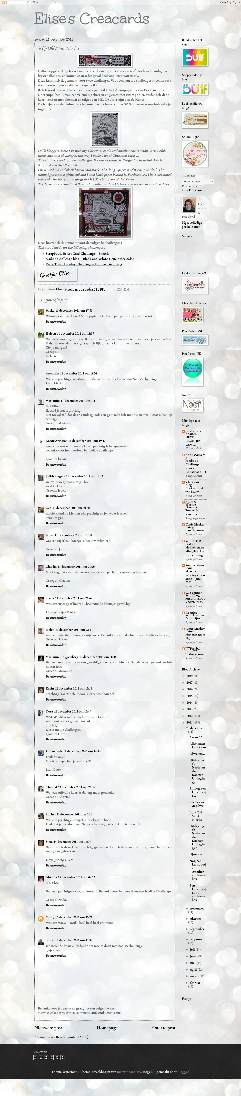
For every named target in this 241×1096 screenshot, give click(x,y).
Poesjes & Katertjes (191, 512)
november (197, 909)
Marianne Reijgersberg (62, 657)
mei (193, 963)
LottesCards (54, 751)
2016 (190, 689)
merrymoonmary (129, 1072)
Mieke (50, 311)
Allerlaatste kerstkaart (198, 745)
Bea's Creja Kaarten (193, 432)
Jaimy (50, 535)
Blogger (183, 1072)
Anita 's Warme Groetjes (191, 504)
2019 (190, 676)
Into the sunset (195, 530)
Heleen (51, 334)
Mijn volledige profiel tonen (192, 225)
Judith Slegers (55, 476)
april (194, 970)
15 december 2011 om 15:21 (73, 917)
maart (194, 976)
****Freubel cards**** (192, 650)
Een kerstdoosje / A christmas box (198, 893)
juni (193, 956)
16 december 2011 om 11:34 (73, 940)
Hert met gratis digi (195, 636)
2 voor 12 (196, 737)
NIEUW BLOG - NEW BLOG (195, 600)
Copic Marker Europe (195, 526)
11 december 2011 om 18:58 (78, 374)
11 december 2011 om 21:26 (76, 567)
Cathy (50, 917)
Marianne (53, 401)
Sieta (49, 842)
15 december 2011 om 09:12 (76, 877)
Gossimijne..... (194, 618)
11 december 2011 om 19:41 (79, 401)
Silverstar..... (198, 754)
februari (195, 983)
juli (193, 950)
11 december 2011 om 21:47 (73, 598)
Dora (49, 712)
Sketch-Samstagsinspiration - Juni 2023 (195, 576)
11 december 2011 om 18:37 (75, 334)
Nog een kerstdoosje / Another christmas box (198, 870)
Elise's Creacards (92, 18)
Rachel (51, 814)
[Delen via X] (122, 289)
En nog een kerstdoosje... (198, 792)
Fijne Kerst (197, 854)
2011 (190, 723)
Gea (48, 508)
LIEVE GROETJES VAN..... (193, 440)
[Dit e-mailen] (116, 289)
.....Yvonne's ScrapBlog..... (194, 594)
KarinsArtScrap (56, 441)
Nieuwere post (48, 1028)
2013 (190, 709)
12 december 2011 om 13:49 (72, 712)
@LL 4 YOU (193, 541)
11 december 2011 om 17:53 (73, 311)
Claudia (51, 567)
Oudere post (163, 1028)
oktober (195, 919)
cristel (50, 940)
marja (50, 598)
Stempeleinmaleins (195, 566)
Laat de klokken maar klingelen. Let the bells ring (194, 549)
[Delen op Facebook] (125, 289)
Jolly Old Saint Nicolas (196, 816)
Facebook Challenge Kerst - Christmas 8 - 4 (195, 466)
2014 (190, 703)
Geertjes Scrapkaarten (194, 614)
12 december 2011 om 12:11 (73, 689)
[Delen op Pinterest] (128, 289)
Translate (195, 190)
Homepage (107, 1028)
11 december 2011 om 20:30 (73, 535)
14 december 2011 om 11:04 (72, 842)
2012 (190, 716)
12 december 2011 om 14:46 (81, 751)
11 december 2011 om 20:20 (71, 508)
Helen (50, 630)
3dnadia (51, 877)
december (197, 728)
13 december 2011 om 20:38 (76, 787)
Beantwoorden (56, 322)
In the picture (194, 654)
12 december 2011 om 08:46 (97, 657)
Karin (50, 689)
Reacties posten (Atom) (72, 1037)
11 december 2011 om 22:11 (73, 630)
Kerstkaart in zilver (197, 804)
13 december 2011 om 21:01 (75, 814)
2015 (190, 696)
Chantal (51, 787)
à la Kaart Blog (192, 483)
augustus (196, 939)
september (197, 929)
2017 (190, 683)
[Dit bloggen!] (119, 289)
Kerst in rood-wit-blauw (194, 490)
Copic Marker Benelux (195, 630)
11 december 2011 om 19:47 (86, 441)
